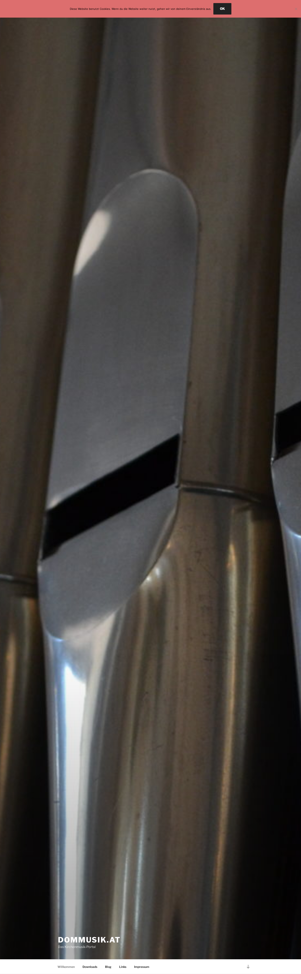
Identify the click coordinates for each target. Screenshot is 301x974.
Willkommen (66, 966)
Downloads (90, 966)
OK (222, 9)
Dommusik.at (89, 939)
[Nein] (296, 9)
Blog (108, 966)
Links (122, 966)
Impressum (141, 966)
